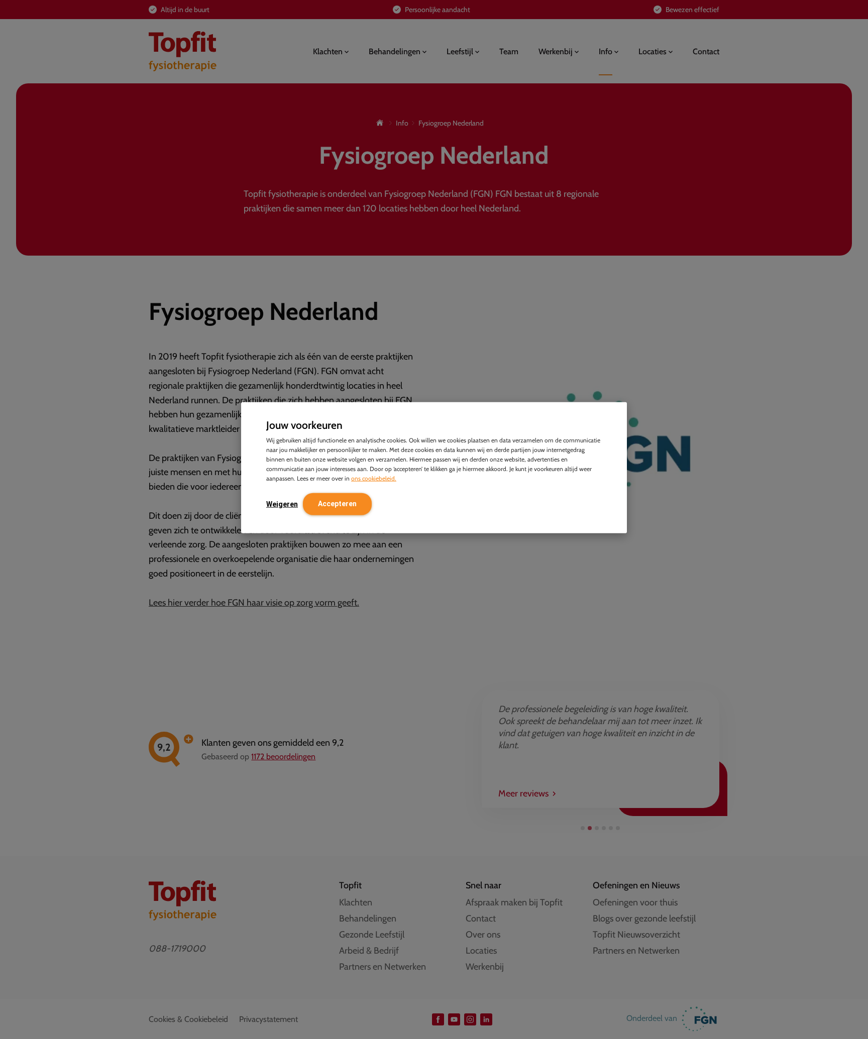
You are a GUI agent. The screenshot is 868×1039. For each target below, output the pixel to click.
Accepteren (337, 503)
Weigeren (282, 504)
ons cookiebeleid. (373, 478)
